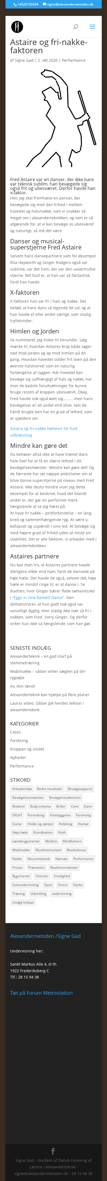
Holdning (65, 824)
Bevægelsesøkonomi (65, 797)
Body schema (40, 806)
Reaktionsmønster (64, 867)
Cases (15, 732)
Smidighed (62, 876)
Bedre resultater (49, 788)
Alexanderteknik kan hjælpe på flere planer (49, 694)
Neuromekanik (38, 858)
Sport (48, 884)
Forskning (19, 740)
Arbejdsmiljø (22, 788)
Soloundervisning (25, 884)
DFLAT (17, 815)
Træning (18, 893)
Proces (17, 867)
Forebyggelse (60, 815)
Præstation (36, 867)
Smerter (42, 876)
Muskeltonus (76, 850)
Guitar (17, 824)
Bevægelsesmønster (28, 797)
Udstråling (38, 893)
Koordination (43, 832)
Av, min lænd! (22, 686)
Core (74, 806)
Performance (74, 60)
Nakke (17, 858)
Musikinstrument (48, 850)
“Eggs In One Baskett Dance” (38, 597)
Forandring (36, 815)
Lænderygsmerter (26, 841)
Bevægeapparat (80, 788)
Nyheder (18, 757)
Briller (61, 806)
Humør (83, 824)
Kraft (62, 832)
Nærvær (61, 858)
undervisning (62, 893)
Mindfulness (72, 841)
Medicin (51, 841)
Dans (88, 806)
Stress (62, 884)
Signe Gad (24, 60)
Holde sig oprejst (40, 824)
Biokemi (18, 806)
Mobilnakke (21, 850)
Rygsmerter (21, 876)
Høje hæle (20, 832)
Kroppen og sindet (27, 749)
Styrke (78, 884)
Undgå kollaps (23, 902)
